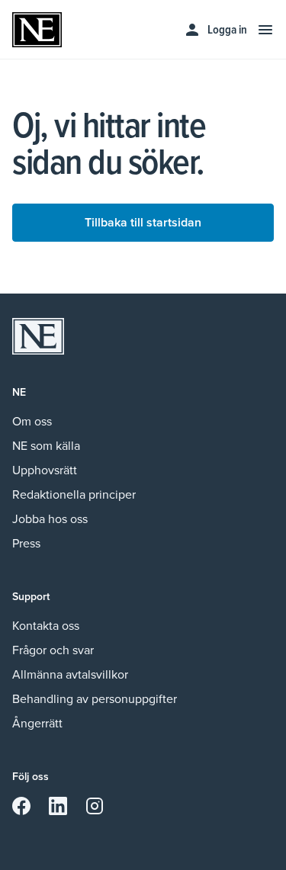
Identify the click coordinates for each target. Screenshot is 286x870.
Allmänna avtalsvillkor (70, 674)
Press (26, 543)
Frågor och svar (53, 650)
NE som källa (46, 445)
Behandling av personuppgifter (94, 699)
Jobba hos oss (50, 519)
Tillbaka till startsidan (143, 222)
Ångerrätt (37, 723)
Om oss (32, 421)
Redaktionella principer (74, 494)
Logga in (227, 29)
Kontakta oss (45, 625)
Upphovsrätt (44, 470)
